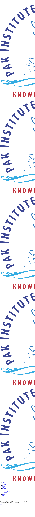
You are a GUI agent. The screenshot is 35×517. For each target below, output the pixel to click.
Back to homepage (2, 504)
